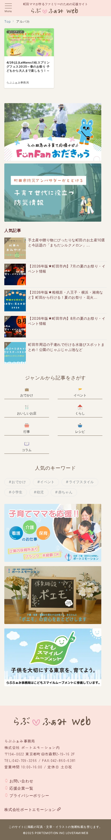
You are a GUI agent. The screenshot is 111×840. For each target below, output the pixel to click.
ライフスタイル (81, 482)
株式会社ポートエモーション (30, 809)
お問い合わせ (21, 781)
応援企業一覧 (21, 788)
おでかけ (19, 482)
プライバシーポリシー (29, 795)
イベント (47, 482)
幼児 (40, 492)
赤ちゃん (65, 492)
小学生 (17, 492)
